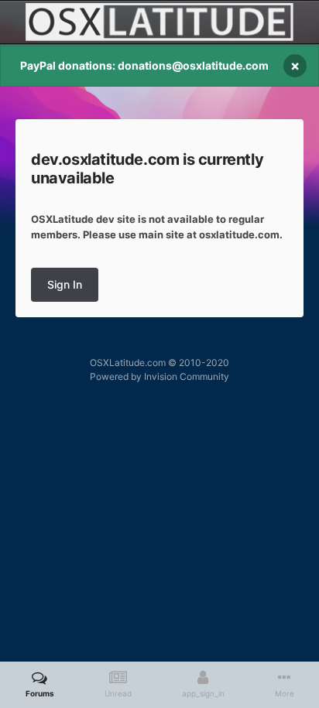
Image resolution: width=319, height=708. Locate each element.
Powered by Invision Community (159, 376)
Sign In (64, 284)
